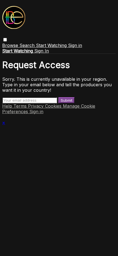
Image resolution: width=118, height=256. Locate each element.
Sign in (75, 45)
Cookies (54, 106)
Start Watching (52, 45)
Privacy (36, 106)
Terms (20, 106)
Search (27, 45)
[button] (5, 39)
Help (7, 106)
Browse (10, 45)
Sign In (41, 51)
